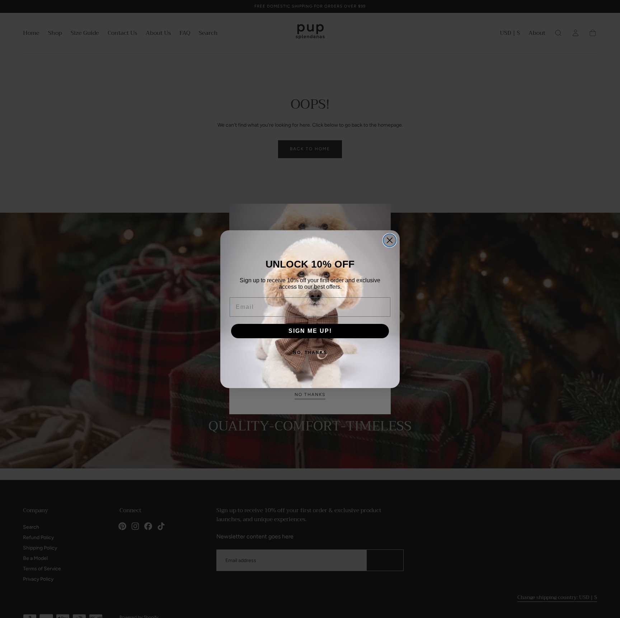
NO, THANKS (310, 352)
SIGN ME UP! (310, 331)
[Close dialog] (389, 240)
